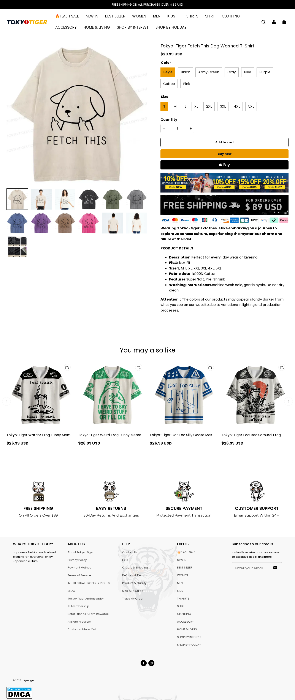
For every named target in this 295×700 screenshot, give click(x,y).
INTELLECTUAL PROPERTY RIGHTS (89, 583)
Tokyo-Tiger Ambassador (86, 599)
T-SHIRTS (190, 16)
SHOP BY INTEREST (133, 27)
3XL (223, 106)
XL (196, 106)
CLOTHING (231, 16)
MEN (156, 16)
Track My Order (133, 599)
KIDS (171, 16)
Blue (247, 72)
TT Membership (78, 606)
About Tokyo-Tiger (81, 552)
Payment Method (80, 567)
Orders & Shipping (135, 567)
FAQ (125, 560)
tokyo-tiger (28, 680)
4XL (237, 106)
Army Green (208, 72)
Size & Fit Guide (132, 591)
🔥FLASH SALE (67, 16)
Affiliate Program (79, 622)
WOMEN (139, 16)
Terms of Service (79, 575)
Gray (231, 72)
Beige (168, 72)
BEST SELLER (115, 16)
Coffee (169, 83)
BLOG (71, 591)
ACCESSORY (66, 27)
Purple (264, 72)
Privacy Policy (77, 560)
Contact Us (130, 552)
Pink (186, 83)
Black (185, 72)
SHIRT (210, 16)
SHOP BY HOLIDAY (171, 27)
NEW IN (92, 16)
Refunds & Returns (135, 575)
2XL (209, 106)
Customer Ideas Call (82, 629)
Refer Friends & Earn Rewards (88, 614)
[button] (263, 22)
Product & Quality (134, 583)
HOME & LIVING (97, 27)
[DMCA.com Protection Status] (19, 698)
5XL (251, 106)
